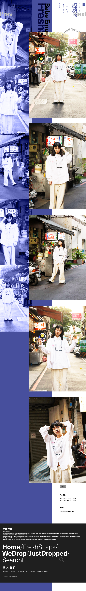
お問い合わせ (20, 572)
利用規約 (32, 572)
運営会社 (5, 572)
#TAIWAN (63, 486)
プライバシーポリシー (43, 572)
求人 (27, 572)
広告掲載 (12, 572)
